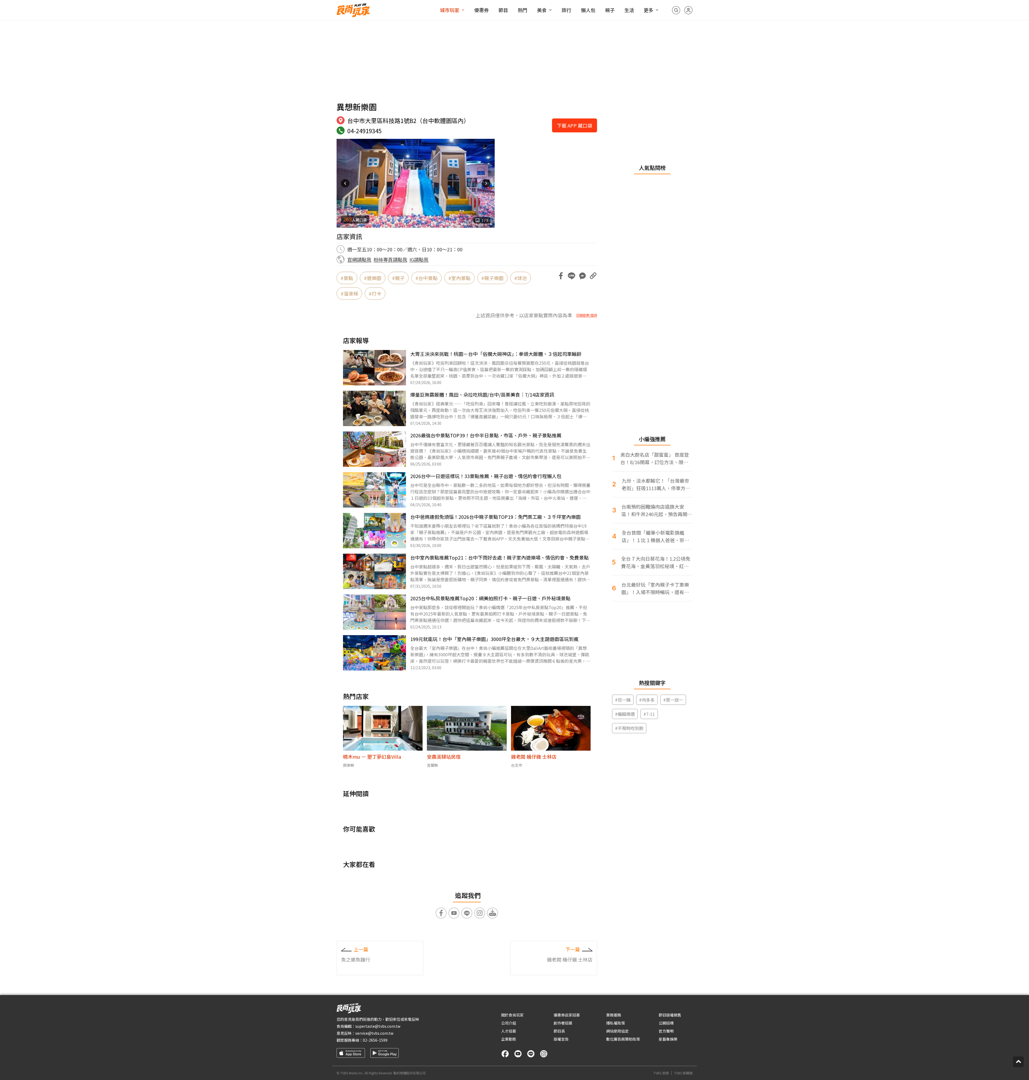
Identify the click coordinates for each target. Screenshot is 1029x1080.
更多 (648, 9)
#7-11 (649, 714)
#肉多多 (647, 700)
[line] (531, 1054)
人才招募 (508, 1031)
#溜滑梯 (349, 293)
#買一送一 (673, 700)
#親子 (398, 277)
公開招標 (666, 1023)
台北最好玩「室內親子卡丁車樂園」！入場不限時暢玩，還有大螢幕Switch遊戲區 (655, 588)
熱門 (522, 9)
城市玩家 (449, 9)
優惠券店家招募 (567, 1015)
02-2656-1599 (375, 1040)
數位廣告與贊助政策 (623, 1039)
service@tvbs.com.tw (374, 1033)
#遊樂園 (372, 277)
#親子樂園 (492, 277)
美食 (542, 9)
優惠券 (481, 9)
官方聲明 (666, 1031)
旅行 (566, 9)
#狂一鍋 (623, 700)
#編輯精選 (625, 714)
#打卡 (375, 293)
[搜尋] (676, 10)
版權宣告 (561, 1039)
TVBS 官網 (661, 1073)
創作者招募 (563, 1023)
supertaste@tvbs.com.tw (377, 1026)
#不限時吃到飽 (629, 728)
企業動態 (508, 1039)
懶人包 (588, 9)
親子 (610, 9)
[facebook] (505, 1054)
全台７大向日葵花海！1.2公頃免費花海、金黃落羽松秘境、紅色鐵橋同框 (655, 562)
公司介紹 (508, 1023)
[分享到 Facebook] (561, 276)
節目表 (559, 1031)
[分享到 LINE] (572, 276)
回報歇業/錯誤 (586, 315)
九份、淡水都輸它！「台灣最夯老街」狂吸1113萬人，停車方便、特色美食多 (655, 484)
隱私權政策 (615, 1023)
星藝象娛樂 (668, 1039)
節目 (503, 9)
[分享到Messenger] (582, 276)
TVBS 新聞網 (683, 1073)
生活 (629, 9)
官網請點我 (359, 259)
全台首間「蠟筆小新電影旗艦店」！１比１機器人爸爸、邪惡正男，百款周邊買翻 (655, 536)
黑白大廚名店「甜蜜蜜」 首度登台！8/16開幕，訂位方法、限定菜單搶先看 (654, 458)
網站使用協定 (617, 1031)
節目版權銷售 (670, 1015)
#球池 (520, 277)
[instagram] (544, 1054)
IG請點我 (418, 259)
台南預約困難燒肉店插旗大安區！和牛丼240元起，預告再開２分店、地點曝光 (656, 510)
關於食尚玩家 (512, 1015)
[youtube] (518, 1054)
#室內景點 (459, 277)
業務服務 (613, 1015)
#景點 (347, 277)
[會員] (688, 10)
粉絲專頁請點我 (390, 259)
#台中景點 (426, 277)
